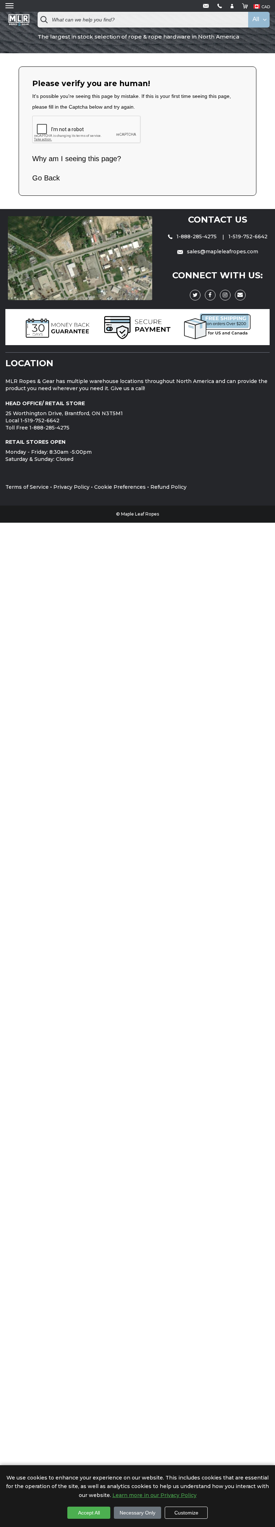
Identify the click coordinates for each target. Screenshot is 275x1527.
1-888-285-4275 (196, 236)
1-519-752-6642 (247, 236)
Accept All (89, 1513)
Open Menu (9, 6)
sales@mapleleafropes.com (221, 251)
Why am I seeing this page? (76, 159)
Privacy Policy (71, 487)
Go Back (46, 178)
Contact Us (217, 219)
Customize (186, 1513)
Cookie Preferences (120, 487)
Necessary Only (137, 1513)
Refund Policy (168, 487)
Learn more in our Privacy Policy (154, 1495)
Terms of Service (27, 487)
